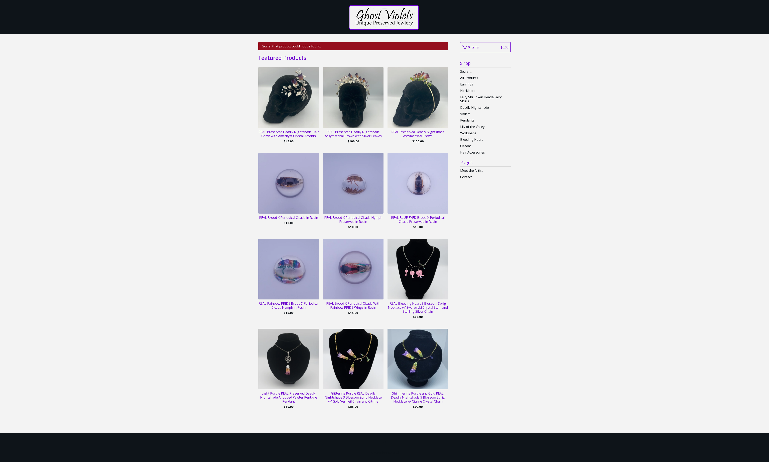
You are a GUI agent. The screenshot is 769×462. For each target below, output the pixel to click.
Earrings (466, 84)
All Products (469, 78)
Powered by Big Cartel (384, 452)
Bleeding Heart (471, 139)
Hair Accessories (472, 152)
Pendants (467, 120)
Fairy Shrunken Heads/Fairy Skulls (481, 99)
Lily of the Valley (472, 127)
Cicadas (465, 146)
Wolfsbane (468, 133)
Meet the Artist (471, 170)
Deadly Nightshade (474, 107)
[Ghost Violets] (384, 17)
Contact (466, 177)
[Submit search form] (508, 71)
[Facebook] (384, 443)
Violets (465, 114)
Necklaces (467, 90)
